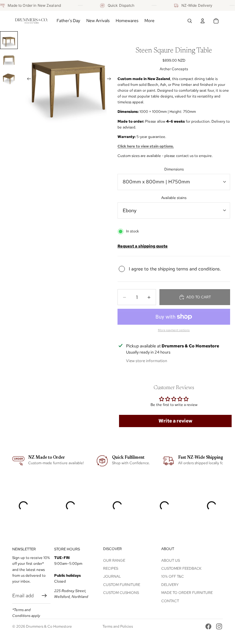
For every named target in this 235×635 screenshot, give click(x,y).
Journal (112, 576)
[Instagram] (219, 626)
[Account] (202, 21)
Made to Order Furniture (187, 592)
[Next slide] (111, 79)
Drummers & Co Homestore (49, 626)
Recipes (110, 568)
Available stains (173, 197)
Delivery (170, 584)
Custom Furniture (121, 584)
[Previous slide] (27, 79)
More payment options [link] (174, 330)
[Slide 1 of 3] (9, 40)
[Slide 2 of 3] (9, 59)
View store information (146, 360)
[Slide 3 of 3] (9, 78)
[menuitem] (149, 20)
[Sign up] (44, 596)
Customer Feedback (181, 568)
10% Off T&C (172, 576)
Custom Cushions (121, 592)
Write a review (175, 421)
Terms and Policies (118, 626)
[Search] (189, 21)
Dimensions (174, 169)
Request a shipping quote (143, 246)
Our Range (114, 560)
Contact (170, 601)
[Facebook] (208, 626)
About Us (170, 560)
